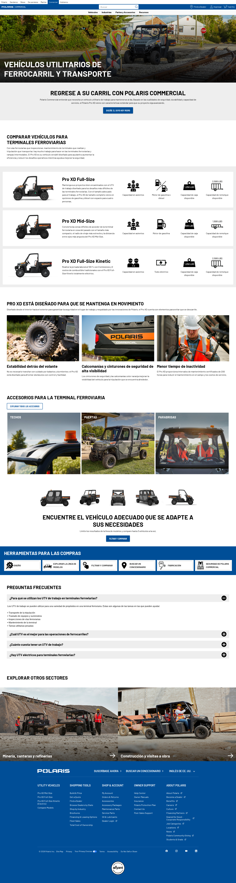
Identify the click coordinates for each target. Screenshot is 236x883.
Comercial (53, 2)
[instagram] (176, 851)
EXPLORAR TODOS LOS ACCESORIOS (24, 406)
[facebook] (167, 851)
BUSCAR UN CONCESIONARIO (143, 771)
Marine (43, 2)
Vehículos (93, 12)
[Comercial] (13, 7)
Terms (102, 851)
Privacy (69, 851)
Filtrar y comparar (118, 538)
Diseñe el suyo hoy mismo (118, 110)
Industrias (106, 12)
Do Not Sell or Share (129, 851)
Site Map (59, 851)
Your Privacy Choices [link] (83, 851)
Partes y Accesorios (125, 12)
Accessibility (112, 851)
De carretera (33, 2)
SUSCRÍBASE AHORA (106, 771)
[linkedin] (196, 851)
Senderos (14, 2)
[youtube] (186, 851)
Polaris (4, 2)
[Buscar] (135, 7)
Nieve (22, 2)
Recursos (143, 12)
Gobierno (64, 2)
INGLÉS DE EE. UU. (180, 771)
